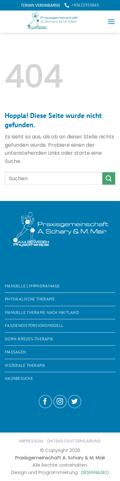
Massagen (15, 352)
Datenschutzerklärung (74, 441)
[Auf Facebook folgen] (45, 401)
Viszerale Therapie (25, 365)
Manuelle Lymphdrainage (32, 286)
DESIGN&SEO (95, 472)
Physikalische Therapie (30, 299)
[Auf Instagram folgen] (60, 401)
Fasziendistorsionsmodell (34, 325)
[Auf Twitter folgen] (74, 401)
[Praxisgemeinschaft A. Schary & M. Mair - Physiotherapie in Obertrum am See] (56, 22)
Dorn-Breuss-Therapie (29, 339)
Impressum (31, 441)
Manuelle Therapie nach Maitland (42, 312)
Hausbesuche (19, 378)
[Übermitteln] (108, 178)
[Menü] (111, 21)
